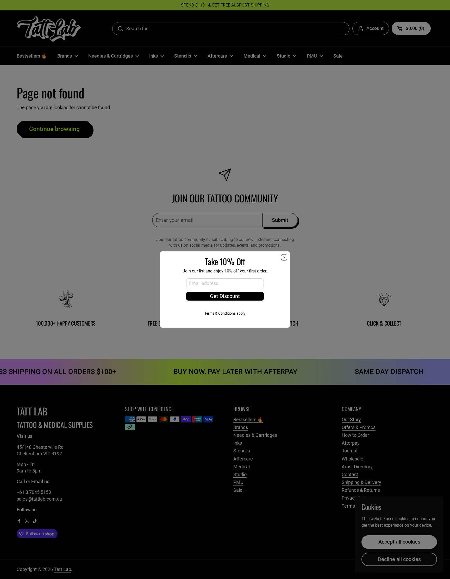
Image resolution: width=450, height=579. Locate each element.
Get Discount (225, 296)
